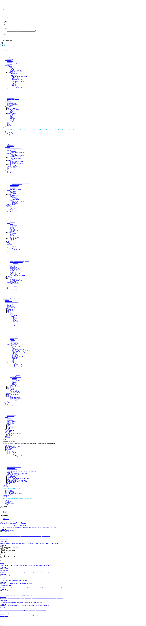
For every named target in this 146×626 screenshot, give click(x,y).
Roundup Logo (14, 379)
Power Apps (9, 435)
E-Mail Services (15, 198)
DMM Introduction (8, 494)
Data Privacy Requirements (12, 168)
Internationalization (13, 233)
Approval (11, 212)
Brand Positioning (8, 60)
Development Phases (13, 252)
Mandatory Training (13, 274)
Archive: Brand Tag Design (12, 344)
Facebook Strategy (13, 151)
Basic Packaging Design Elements (18, 349)
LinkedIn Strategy (13, 162)
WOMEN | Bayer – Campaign (12, 136)
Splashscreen (12, 231)
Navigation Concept (13, 225)
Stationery (7, 417)
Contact (4, 7)
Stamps (8, 428)
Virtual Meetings (13, 121)
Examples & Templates (11, 113)
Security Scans (14, 202)
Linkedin (9, 160)
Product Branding (6, 299)
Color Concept (14, 320)
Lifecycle (11, 209)
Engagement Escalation (11, 294)
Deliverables (12, 271)
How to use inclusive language (12, 453)
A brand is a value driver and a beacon (14, 467)
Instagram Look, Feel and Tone (15, 156)
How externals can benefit (9, 503)
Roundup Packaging (13, 385)
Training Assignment (13, 267)
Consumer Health (8, 393)
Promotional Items (10, 146)
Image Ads (11, 116)
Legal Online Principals (9, 123)
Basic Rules (16, 176)
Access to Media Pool (9, 490)
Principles (11, 224)
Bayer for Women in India (12, 469)
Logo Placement (12, 322)
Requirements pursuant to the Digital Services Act (21, 183)
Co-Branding (7, 89)
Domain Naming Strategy (14, 391)
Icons (13, 381)
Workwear (7, 436)
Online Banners (12, 118)
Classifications (12, 222)
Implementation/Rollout (11, 259)
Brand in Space (8, 97)
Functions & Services (13, 196)
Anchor (13, 317)
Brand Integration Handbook (12, 394)
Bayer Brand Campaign (11, 133)
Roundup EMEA (13, 372)
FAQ (8, 122)
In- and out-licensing (11, 92)
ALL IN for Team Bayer (11, 135)
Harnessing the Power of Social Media (14, 148)
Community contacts (4, 616)
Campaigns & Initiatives (9, 132)
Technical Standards (15, 264)
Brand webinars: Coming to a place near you (15, 474)
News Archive (7, 483)
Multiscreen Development (14, 237)
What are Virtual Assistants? (15, 279)
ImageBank (9, 387)
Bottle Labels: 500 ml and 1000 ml (18, 351)
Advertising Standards (9, 139)
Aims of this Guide (13, 246)
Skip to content (3, 0)
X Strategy (11, 159)
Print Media (12, 339)
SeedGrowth (9, 472)
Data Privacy (9, 124)
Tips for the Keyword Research (15, 189)
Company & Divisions (14, 83)
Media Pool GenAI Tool (9, 492)
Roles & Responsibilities (14, 284)
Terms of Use (14, 179)
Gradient (13, 319)
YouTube (9, 164)
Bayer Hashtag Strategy (14, 85)
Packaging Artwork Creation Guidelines (17, 356)
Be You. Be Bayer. (10, 107)
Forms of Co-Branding (11, 91)
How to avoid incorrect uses (12, 460)
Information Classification (14, 268)
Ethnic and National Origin (17, 79)
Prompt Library (10, 59)
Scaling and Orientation (14, 230)
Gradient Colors (15, 321)
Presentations (12, 331)
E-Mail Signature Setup (11, 415)
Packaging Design (15, 376)
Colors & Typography (16, 367)
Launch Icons (12, 228)
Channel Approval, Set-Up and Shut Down (15, 149)
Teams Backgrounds (13, 342)
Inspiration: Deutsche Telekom (12, 479)
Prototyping (12, 235)
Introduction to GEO (11, 462)
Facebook (9, 150)
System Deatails (15, 263)
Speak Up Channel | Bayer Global (13, 298)
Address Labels (10, 422)
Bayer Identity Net (8, 501)
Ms (5, 23)
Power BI (9, 434)
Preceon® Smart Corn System (12, 475)
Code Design (9, 312)
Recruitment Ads (13, 115)
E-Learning (7, 242)
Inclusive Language (13, 75)
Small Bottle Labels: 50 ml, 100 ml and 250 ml (20, 350)
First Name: (5, 28)
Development (9, 194)
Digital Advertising (10, 144)
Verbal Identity (10, 72)
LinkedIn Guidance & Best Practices (16, 161)
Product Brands (10, 105)
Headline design (12, 114)
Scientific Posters (8, 431)
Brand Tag (11, 345)
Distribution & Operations (12, 238)
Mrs (6, 21)
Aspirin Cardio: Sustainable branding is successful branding (18, 478)
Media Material (7, 432)
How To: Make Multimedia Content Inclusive (18, 457)
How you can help (8, 448)
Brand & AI (7, 54)
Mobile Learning (13, 272)
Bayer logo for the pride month (15, 63)
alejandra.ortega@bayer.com (5, 559)
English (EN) (5, 5)
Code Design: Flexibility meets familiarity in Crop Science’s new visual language (21, 471)
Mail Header (7, 429)
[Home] (2, 46)
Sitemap (1, 623)
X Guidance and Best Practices (15, 158)
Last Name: (5, 29)
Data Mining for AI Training (17, 184)
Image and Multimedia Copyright (16, 71)
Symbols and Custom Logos (12, 104)
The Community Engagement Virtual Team (15, 293)
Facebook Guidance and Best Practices (17, 152)
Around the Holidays (11, 407)
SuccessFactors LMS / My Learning (16, 262)
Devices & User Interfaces (14, 399)
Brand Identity (7, 65)
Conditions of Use (6, 619)
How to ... (7, 450)
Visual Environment (10, 98)
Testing (11, 236)
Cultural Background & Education (18, 81)
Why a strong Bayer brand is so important (12, 446)
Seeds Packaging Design (14, 338)
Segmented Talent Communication (13, 109)
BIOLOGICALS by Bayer (14, 343)
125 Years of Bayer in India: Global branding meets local (17, 480)
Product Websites (13, 191)
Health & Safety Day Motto (12, 137)
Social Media (12, 119)
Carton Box (14, 353)
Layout (11, 326)
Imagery (11, 112)
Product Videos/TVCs (11, 307)
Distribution (12, 239)
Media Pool (5, 485)
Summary (11, 314)
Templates (11, 250)
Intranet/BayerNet (13, 193)
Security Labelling (10, 427)
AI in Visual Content (11, 468)
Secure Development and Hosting (18, 201)
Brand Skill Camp (8, 449)
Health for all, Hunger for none (12, 409)
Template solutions (10, 420)
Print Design (14, 383)
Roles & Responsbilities (14, 210)
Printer (13, 360)
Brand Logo (9, 311)
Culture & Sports (10, 138)
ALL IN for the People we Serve (13, 134)
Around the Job (10, 405)
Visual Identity (10, 66)
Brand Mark (14, 365)
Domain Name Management (15, 392)
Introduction (9, 171)
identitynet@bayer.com (7, 17)
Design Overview (15, 333)
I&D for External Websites (14, 199)
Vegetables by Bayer (11, 482)
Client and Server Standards (15, 269)
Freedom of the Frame (16, 323)
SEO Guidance (12, 188)
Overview (7, 53)
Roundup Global (13, 363)
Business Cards (10, 419)
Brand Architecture (8, 101)
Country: (4, 32)
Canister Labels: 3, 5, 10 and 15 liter (18, 352)
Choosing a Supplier (13, 213)
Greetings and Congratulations (12, 406)
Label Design (14, 337)
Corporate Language (13, 73)
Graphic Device (12, 69)
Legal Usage (14, 371)
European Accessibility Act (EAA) (18, 182)
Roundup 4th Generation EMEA (15, 377)
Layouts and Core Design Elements (16, 249)
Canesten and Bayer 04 (11, 477)
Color (11, 67)
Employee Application (7, 402)
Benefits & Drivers (13, 281)
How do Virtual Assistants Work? (16, 280)
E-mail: (4, 33)
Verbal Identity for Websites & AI (16, 87)
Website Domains (15, 175)
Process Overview (15, 357)
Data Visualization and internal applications (13, 433)
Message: (4, 34)
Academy (4, 438)
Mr (5, 25)
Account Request (6, 495)
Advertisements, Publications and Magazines (15, 303)
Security (11, 200)
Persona (11, 110)
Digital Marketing (10, 388)
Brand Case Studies (8, 461)
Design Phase (12, 248)
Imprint (13, 216)
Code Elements (14, 318)
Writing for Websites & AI (12, 204)
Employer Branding (8, 106)
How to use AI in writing (14, 86)
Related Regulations (11, 125)
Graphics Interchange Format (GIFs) (13, 166)
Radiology (9, 396)
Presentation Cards (10, 426)
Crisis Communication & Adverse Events (14, 295)
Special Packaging (15, 355)
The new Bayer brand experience (13, 470)
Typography (12, 68)
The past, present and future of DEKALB (14, 465)
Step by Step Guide (15, 328)
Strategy (11, 207)
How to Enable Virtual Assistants (16, 286)
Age (12, 80)
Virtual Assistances (8, 277)
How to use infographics (11, 459)
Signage (8, 100)
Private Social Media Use (11, 167)
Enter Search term (3, 506)
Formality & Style (13, 84)
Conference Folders (10, 423)
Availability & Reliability (14, 195)
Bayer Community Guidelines (12, 292)
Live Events (12, 120)
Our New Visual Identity (11, 309)
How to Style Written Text (14, 456)
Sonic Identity (9, 88)
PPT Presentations (8, 411)
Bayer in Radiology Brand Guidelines (16, 398)
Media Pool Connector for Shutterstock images (13, 493)
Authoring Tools (13, 254)
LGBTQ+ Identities (15, 78)
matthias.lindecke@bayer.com (5, 553)
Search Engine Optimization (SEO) (13, 187)
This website (5, 511)
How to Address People (14, 454)
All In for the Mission (11, 466)
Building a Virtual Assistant (14, 283)
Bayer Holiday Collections (12, 408)
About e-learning (13, 245)
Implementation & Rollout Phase (15, 260)
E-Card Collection (10, 410)
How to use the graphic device (12, 458)
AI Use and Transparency (12, 58)
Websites (6, 170)
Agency (13, 359)
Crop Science (7, 308)
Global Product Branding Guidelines (11, 302)
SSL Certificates (15, 203)
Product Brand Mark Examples (17, 369)
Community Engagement (9, 291)
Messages (11, 111)
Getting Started (10, 172)
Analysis (11, 253)
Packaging (9, 305)
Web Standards (14, 256)
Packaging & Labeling (14, 400)
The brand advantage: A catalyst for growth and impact (17, 481)
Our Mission (9, 64)
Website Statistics (15, 197)
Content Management (13, 285)
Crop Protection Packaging (14, 332)
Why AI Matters (10, 55)
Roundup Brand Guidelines (12, 362)
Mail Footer (7, 414)
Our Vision (12, 389)
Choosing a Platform (13, 221)
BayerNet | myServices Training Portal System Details (19, 261)
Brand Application (6, 126)
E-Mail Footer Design (11, 416)
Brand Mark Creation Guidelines (18, 366)
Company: (5, 30)
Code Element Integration (16, 329)
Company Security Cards (11, 421)
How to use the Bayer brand (12, 452)
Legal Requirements (13, 178)
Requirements (9, 288)
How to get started (13, 173)
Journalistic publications (11, 96)
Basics (8, 278)
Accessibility (14, 82)
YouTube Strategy (13, 165)
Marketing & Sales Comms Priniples (13, 386)
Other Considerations (11, 265)
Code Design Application (11, 330)
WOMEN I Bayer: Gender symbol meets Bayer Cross (17, 473)
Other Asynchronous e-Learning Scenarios (17, 275)
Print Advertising (10, 145)
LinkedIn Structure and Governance (16, 163)
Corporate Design (13, 192)
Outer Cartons (14, 354)
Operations (12, 240)
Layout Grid (14, 327)
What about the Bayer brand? (10, 447)
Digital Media (12, 340)
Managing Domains (15, 177)
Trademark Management (11, 103)
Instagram (9, 153)
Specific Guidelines (13, 208)
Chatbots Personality (11, 287)
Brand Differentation (13, 315)
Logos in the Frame (15, 325)
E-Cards (6, 404)
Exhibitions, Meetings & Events (13, 99)
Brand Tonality (12, 74)
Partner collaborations (11, 93)
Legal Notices (12, 229)
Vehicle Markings (8, 437)
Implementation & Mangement (12, 282)
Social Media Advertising (11, 140)
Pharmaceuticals (8, 395)
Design (8, 190)
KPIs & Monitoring (13, 390)
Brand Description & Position (17, 364)
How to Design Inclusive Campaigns (16, 455)
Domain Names (12, 174)
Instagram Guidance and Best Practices (17, 155)
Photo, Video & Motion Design (15, 70)
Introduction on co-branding (12, 90)
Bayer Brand (5, 49)
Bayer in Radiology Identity (15, 397)
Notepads (9, 425)
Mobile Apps (7, 205)
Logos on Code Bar (15, 324)
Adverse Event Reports (14, 186)
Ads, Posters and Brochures (15, 346)
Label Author (14, 358)
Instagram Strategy (13, 154)
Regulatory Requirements (14, 290)
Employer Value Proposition (12, 108)
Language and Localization (14, 270)
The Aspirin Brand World (11, 476)
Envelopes (9, 424)
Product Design (14, 384)
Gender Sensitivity (15, 77)
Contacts (8, 169)
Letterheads (9, 418)
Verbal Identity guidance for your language (19, 76)
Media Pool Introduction (9, 491)
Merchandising (14, 368)
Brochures (11, 117)
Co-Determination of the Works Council (17, 273)
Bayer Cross (9, 62)
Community (2, 614)
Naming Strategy (13, 226)
